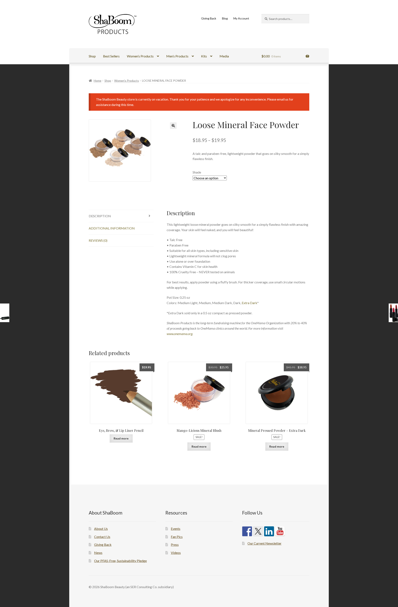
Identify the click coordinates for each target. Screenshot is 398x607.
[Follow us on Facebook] (247, 531)
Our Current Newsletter (265, 543)
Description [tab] (100, 216)
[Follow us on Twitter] (258, 531)
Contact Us (102, 537)
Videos (176, 553)
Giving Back (208, 18)
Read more (121, 438)
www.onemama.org (179, 334)
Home (97, 80)
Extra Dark (249, 303)
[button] (173, 125)
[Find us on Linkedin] (269, 531)
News (98, 553)
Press (175, 544)
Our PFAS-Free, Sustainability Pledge (120, 561)
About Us (101, 529)
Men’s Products (177, 56)
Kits (204, 56)
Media (224, 56)
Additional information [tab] (112, 228)
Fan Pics (177, 537)
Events (175, 529)
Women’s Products (140, 56)
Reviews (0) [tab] (98, 240)
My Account (241, 18)
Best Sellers (111, 56)
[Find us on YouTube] (280, 531)
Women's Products (126, 80)
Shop (92, 56)
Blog (225, 18)
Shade (197, 172)
